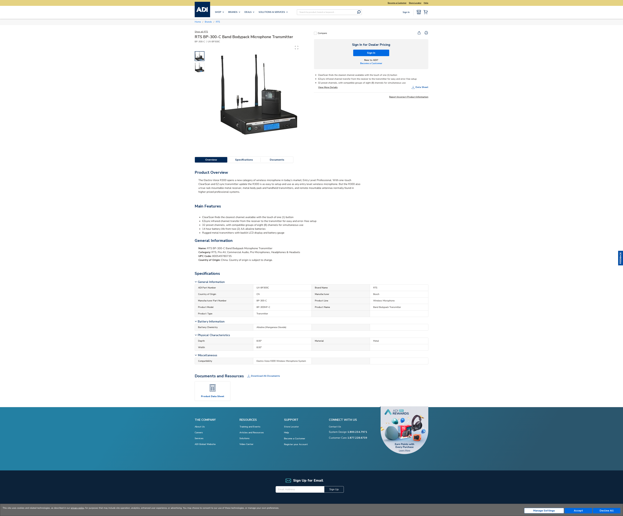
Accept (578, 510)
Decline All (607, 510)
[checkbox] (315, 33)
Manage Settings (544, 510)
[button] (620, 258)
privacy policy (77, 508)
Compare (322, 33)
